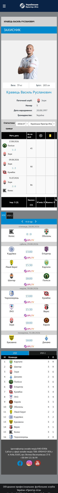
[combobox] (22, 123)
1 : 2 (14, 150)
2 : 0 (14, 186)
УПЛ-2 (10, 215)
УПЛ (3, 215)
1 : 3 (14, 168)
